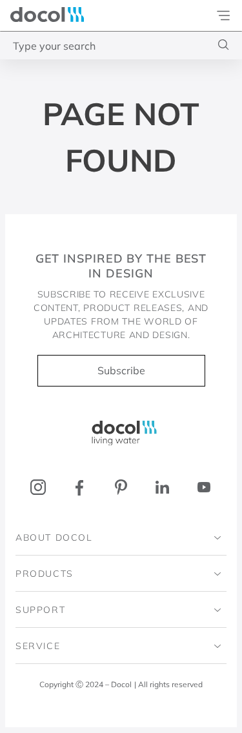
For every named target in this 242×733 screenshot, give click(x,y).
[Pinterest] (121, 487)
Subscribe (121, 370)
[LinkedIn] (162, 487)
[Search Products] (223, 45)
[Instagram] (38, 487)
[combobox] (121, 45)
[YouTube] (203, 487)
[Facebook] (80, 487)
